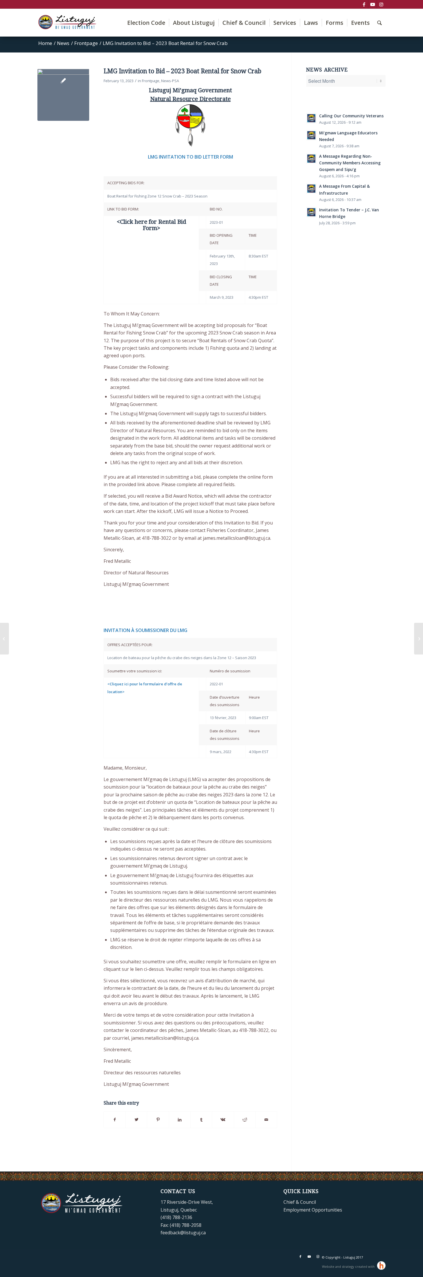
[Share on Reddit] (244, 1120)
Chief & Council (299, 1202)
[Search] (380, 22)
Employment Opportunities (312, 1210)
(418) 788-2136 (176, 1217)
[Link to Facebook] (364, 4)
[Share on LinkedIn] (179, 1120)
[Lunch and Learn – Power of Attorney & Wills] (418, 639)
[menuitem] (146, 22)
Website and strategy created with (349, 1266)
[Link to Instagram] (381, 4)
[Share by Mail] (266, 1120)
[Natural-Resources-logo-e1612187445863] (63, 95)
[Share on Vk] (223, 1120)
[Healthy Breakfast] (4, 639)
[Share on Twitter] (136, 1120)
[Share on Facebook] (114, 1120)
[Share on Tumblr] (201, 1120)
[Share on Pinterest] (158, 1120)
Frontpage (150, 80)
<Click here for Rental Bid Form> (151, 225)
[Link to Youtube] (372, 4)
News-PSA (170, 80)
